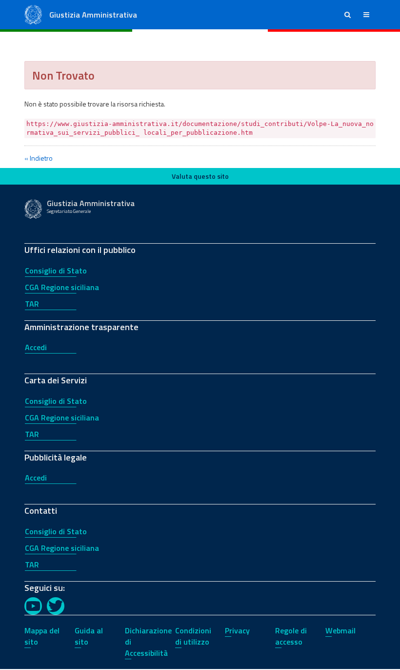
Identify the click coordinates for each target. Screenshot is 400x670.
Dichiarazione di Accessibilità (148, 642)
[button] (347, 14)
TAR (32, 304)
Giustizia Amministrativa (93, 15)
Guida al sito (89, 636)
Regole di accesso (291, 636)
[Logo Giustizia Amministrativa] (33, 14)
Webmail (340, 630)
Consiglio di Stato (56, 270)
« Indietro (38, 158)
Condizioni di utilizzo (193, 636)
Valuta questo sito (200, 176)
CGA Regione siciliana (62, 287)
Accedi (36, 347)
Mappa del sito (42, 636)
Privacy (237, 630)
